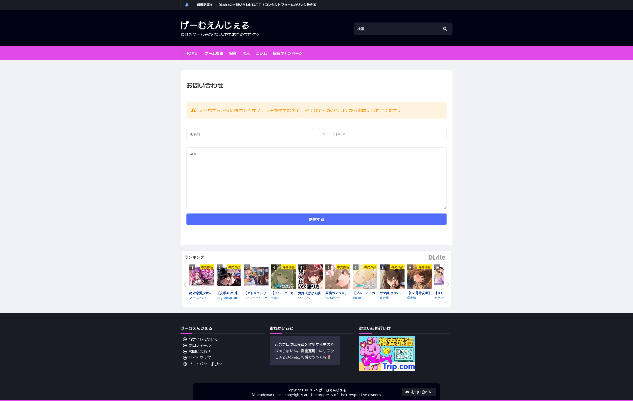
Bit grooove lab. (227, 297)
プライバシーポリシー (207, 363)
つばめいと (332, 297)
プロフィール (199, 345)
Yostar (275, 297)
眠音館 (411, 297)
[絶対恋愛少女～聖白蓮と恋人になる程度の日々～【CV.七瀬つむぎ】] (201, 276)
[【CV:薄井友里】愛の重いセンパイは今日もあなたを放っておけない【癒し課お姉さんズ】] (419, 277)
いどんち (304, 297)
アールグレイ (198, 297)
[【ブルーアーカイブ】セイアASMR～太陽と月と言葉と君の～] (365, 277)
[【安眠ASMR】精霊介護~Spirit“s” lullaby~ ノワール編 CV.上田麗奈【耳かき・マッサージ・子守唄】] (229, 277)
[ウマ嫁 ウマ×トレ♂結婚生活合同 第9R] (392, 277)
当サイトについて (203, 339)
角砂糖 (384, 297)
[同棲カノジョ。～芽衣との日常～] (337, 277)
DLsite (437, 258)
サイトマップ (199, 357)
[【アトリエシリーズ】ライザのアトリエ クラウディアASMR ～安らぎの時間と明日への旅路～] (256, 276)
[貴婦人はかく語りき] (310, 277)
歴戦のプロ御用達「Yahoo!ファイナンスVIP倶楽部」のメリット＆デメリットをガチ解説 (283, 4)
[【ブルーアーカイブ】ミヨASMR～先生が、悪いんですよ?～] (283, 277)
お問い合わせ (199, 351)
